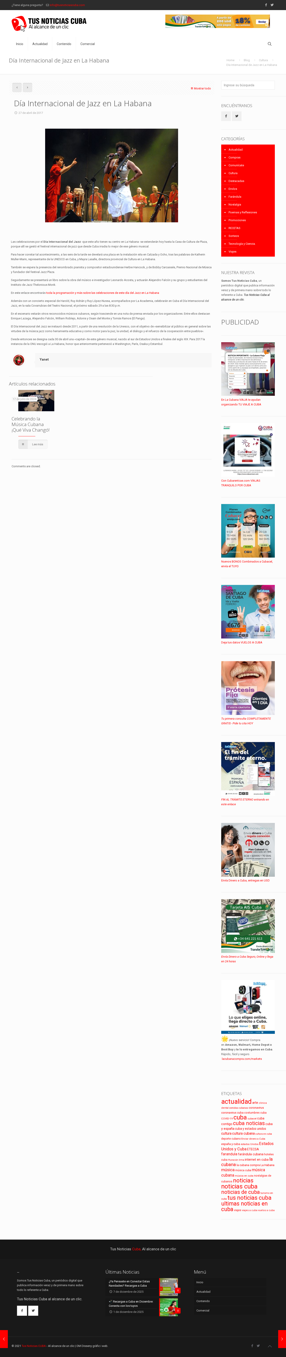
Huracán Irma (236, 1159)
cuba (240, 1117)
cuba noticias (249, 1123)
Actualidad (236, 149)
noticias (243, 1180)
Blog (247, 60)
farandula (229, 1154)
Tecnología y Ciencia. (242, 243)
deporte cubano (231, 1138)
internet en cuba (257, 1160)
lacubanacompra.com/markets (242, 1058)
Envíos (233, 188)
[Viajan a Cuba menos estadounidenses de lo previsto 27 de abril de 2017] (4, 1339)
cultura (226, 1133)
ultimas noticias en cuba (244, 1206)
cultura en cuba (263, 1133)
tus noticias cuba (249, 1197)
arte (255, 1103)
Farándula (235, 196)
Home (230, 60)
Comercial (202, 1310)
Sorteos (234, 236)
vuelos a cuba (266, 1210)
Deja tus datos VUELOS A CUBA (241, 642)
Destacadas (236, 181)
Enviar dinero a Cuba (253, 1138)
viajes (237, 1210)
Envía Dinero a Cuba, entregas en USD (245, 880)
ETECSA (253, 1149)
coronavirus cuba (232, 1112)
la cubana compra (248, 1165)
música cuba (243, 1170)
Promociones (237, 220)
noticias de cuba (240, 1192)
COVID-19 (227, 1118)
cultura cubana (243, 1133)
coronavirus (256, 1107)
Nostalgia (235, 204)
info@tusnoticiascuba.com (67, 5)
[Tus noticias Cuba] (49, 23)
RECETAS (234, 228)
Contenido (203, 1301)
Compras (234, 157)
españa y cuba (230, 1144)
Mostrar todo (202, 88)
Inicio (199, 1282)
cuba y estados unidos (250, 1128)
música (228, 1169)
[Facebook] (266, 5)
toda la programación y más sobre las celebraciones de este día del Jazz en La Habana (102, 292)
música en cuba (244, 1175)
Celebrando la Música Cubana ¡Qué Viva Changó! (31, 424)
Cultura (263, 60)
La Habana (267, 1165)
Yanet (44, 359)
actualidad (236, 1101)
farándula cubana (250, 1154)
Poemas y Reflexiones (243, 212)
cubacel (252, 1118)
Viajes (232, 251)
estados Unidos (250, 1144)
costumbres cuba (255, 1112)
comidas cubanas (238, 1107)
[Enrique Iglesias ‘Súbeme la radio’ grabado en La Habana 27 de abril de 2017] (282, 1339)
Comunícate (236, 165)
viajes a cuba (249, 1210)
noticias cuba (239, 1186)
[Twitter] (272, 5)
